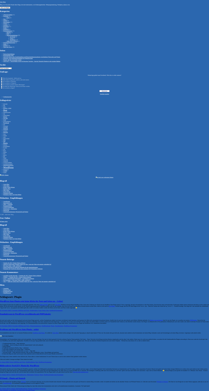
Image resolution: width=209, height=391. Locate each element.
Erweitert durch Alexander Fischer (26, 390)
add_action (5, 103)
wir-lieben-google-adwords (10, 275)
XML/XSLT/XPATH (12, 41)
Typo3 (11, 38)
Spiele (4, 44)
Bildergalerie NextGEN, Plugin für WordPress (19, 366)
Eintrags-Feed (6, 290)
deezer (5, 117)
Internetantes (6, 22)
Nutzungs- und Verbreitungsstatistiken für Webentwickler (18, 58)
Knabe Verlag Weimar (9, 187)
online (4, 221)
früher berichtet (44, 304)
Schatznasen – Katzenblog (10, 209)
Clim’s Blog (55, 333)
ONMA (5, 277)
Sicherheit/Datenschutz (9, 42)
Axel (4, 278)
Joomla (5, 23)
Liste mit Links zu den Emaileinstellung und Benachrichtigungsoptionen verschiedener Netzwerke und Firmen (31, 57)
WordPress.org (7, 293)
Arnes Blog (6, 184)
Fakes (8, 17)
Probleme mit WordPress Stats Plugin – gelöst (19, 329)
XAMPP (5, 171)
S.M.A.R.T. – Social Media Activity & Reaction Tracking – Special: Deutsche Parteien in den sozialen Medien (31, 61)
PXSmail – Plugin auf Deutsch (12, 378)
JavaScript (12, 36)
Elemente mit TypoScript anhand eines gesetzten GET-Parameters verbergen (23, 268)
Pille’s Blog (6, 190)
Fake (4, 124)
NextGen (36, 374)
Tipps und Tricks (7, 47)
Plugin (5, 143)
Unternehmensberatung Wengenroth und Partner (15, 211)
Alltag (4, 106)
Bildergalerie (30, 374)
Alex (4, 281)
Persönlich (6, 26)
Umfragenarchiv (7, 97)
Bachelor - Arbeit (7, 108)
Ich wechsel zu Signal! (9, 88)
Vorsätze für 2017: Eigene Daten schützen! (14, 263)
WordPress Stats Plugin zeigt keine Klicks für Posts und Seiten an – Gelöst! (31, 301)
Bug (5, 110)
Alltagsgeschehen (7, 14)
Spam (4, 153)
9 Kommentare (59, 310)
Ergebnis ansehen (104, 94)
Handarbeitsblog (7, 206)
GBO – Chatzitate (8, 204)
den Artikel (112, 306)
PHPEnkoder (193, 320)
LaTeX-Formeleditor (8, 207)
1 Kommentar (42, 388)
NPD (4, 140)
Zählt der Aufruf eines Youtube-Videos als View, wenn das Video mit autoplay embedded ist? (27, 264)
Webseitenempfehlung (8, 165)
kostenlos (5, 135)
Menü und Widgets (5, 7)
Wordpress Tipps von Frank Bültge (12, 194)
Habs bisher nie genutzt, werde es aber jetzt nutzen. (16, 80)
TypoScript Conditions (7, 162)
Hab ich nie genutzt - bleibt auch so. (12, 78)
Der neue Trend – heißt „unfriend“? (12, 266)
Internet (5, 132)
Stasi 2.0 (4, 155)
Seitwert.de (6, 210)
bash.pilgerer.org (7, 203)
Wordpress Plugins (8, 193)
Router (4, 150)
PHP (8, 34)
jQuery (4, 134)
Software (5, 152)
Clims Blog (58, 304)
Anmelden (6, 288)
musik (4, 137)
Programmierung (7, 31)
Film (4, 19)
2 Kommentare (73, 326)
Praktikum (6, 29)
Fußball (5, 20)
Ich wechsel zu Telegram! (9, 83)
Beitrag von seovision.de (156, 320)
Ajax (25, 374)
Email (4, 120)
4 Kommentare (48, 362)
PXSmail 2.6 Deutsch (162, 381)
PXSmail (23, 381)
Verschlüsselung (59, 326)
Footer (40, 310)
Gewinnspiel (5, 126)
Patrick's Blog (6, 188)
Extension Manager (7, 121)
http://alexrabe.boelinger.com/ (80, 372)
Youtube (4, 172)
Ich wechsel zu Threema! (9, 81)
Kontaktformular (7, 383)
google (5, 128)
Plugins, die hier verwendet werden (12, 60)
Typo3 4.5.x (5, 159)
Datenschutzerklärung (9, 54)
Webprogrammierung (12, 35)
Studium (5, 45)
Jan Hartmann (6, 280)
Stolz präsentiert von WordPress (8, 390)
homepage (5, 129)
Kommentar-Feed (7, 291)
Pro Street (5, 147)
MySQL (9, 32)
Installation (5, 130)
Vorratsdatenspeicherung (8, 163)
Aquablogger (6, 201)
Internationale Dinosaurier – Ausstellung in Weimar (21, 278)
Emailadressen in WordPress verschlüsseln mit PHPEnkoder (25, 314)
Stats (4, 156)
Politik (5, 28)
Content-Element (6, 115)
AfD (4, 105)
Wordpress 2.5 (6, 169)
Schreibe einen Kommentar (56, 374)
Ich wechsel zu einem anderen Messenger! (14, 84)
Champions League (7, 112)
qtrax (4, 149)
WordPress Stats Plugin (39, 333)
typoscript (5, 161)
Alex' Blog (3, 2)
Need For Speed (6, 138)
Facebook (5, 16)
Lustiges (5, 25)
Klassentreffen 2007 (8, 55)
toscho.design (6, 191)
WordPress (12, 39)
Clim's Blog (6, 186)
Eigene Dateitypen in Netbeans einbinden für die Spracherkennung (20, 267)
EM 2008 (5, 118)
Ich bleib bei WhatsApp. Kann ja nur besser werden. (16, 86)
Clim (4, 113)
